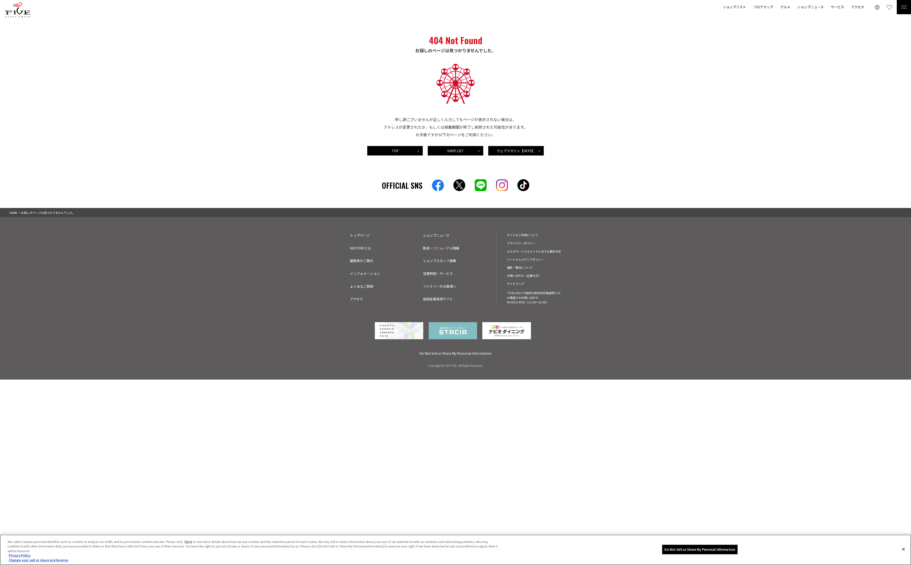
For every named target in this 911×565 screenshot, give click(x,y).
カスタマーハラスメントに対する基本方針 (534, 251)
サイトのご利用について (522, 235)
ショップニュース (810, 7)
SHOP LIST (455, 150)
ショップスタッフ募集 (439, 260)
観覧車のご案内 (361, 260)
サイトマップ (515, 284)
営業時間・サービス (438, 273)
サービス (837, 7)
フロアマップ (763, 7)
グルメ (785, 7)
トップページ (360, 235)
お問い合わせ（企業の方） (524, 275)
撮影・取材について (520, 267)
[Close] (903, 549)
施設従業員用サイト (438, 299)
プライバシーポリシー (521, 243)
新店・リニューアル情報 (441, 248)
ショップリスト (734, 7)
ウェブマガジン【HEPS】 (516, 150)
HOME (13, 213)
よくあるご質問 (361, 286)
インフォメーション (365, 273)
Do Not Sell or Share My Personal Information (700, 549)
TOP (395, 150)
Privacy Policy (19, 555)
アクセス (857, 7)
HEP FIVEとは (360, 248)
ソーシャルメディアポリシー (525, 259)
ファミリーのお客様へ (439, 286)
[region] (455, 550)
